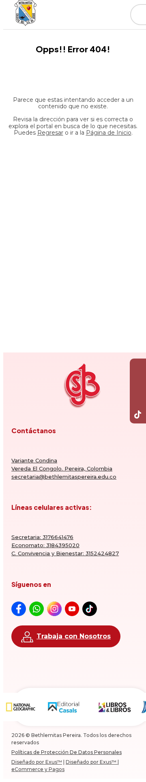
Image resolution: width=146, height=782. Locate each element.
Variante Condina (34, 460)
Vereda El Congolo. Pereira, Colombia (61, 468)
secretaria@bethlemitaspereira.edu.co (63, 476)
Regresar (50, 132)
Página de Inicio (108, 132)
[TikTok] (138, 415)
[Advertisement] (73, 230)
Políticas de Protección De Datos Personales (66, 752)
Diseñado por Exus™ (36, 762)
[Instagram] (138, 399)
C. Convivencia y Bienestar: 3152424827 (65, 553)
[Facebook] (138, 367)
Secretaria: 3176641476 (42, 537)
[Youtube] (138, 383)
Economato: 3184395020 (45, 545)
